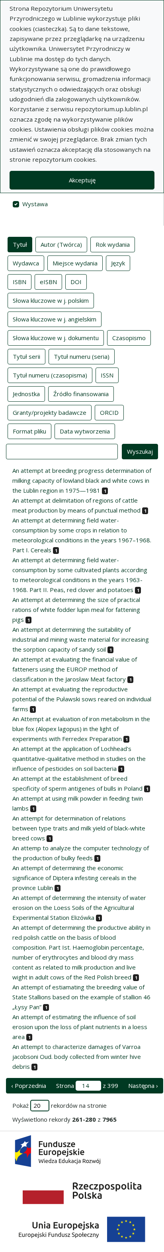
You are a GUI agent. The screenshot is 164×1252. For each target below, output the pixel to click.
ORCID (109, 412)
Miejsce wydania (75, 263)
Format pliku (29, 431)
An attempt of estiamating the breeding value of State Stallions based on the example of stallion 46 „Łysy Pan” (81, 997)
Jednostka (26, 394)
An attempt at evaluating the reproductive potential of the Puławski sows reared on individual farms (81, 699)
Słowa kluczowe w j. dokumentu (56, 338)
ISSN (107, 375)
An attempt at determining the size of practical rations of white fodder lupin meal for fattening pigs (76, 609)
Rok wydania (113, 244)
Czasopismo (129, 338)
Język (118, 263)
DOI (76, 282)
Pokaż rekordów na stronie (59, 1105)
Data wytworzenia (85, 431)
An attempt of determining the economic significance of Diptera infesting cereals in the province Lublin (74, 878)
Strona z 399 (87, 1085)
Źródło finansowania (81, 394)
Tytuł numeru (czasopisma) (50, 375)
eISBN (48, 282)
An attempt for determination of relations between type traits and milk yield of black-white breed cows (78, 828)
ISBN (19, 282)
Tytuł (20, 244)
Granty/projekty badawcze (49, 412)
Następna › (143, 1085)
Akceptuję (82, 180)
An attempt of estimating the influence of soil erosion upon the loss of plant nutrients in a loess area (79, 1027)
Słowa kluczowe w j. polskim (51, 300)
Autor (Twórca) (61, 244)
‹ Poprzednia (28, 1085)
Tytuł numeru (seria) (81, 356)
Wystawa (35, 204)
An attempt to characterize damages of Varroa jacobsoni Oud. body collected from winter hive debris (76, 1056)
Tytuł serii (26, 356)
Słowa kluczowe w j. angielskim (54, 319)
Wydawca (26, 263)
